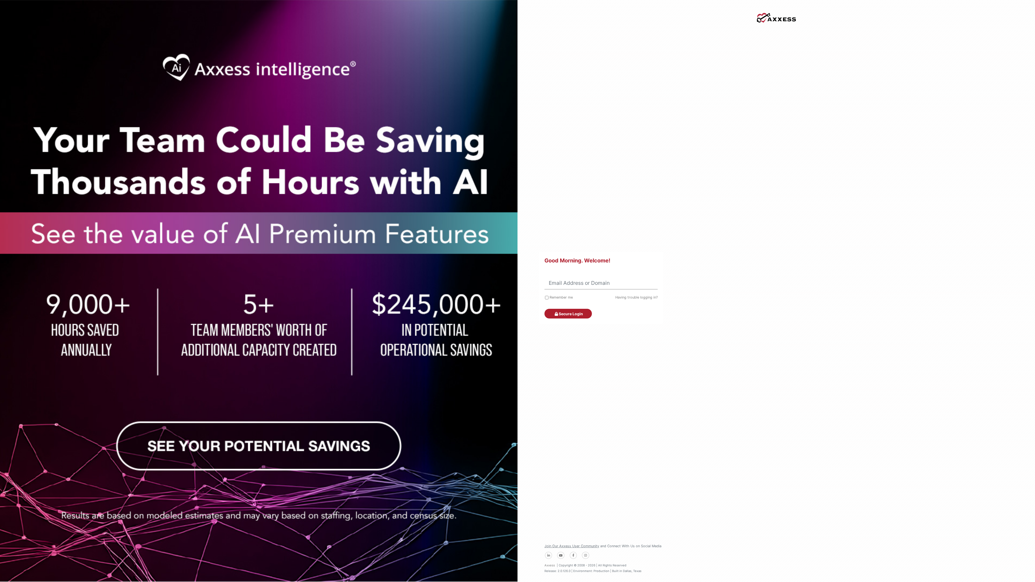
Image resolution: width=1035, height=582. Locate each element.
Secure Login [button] (570, 313)
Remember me (561, 297)
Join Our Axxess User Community (571, 546)
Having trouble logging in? (636, 297)
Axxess (549, 565)
